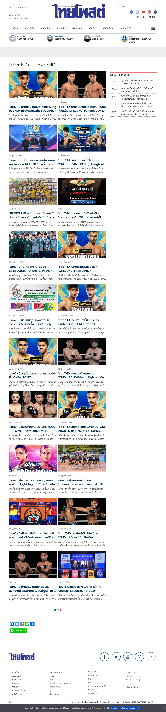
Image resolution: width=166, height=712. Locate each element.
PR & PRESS (131, 672)
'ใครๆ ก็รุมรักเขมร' (25, 38)
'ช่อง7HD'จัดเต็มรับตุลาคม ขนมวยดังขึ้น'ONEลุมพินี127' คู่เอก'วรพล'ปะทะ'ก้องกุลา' (32, 377)
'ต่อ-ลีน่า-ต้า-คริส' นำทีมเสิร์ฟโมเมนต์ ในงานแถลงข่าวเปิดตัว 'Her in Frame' (137, 113)
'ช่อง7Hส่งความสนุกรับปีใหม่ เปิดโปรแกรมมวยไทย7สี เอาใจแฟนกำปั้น (80, 215)
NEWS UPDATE (120, 75)
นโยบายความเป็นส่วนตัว (130, 708)
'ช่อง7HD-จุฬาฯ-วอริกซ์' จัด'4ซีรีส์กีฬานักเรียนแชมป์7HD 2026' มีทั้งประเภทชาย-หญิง (32, 164)
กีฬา (51, 679)
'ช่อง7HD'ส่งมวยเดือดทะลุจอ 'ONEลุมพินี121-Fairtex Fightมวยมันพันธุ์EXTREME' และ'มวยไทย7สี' (81, 377)
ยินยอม (114, 708)
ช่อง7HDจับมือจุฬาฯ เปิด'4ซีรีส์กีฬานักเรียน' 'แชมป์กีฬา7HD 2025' (79, 589)
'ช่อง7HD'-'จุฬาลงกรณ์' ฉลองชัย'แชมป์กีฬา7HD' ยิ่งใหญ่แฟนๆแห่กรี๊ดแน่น (30, 271)
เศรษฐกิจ (61, 28)
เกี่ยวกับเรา (130, 676)
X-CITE (91, 679)
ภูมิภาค (52, 690)
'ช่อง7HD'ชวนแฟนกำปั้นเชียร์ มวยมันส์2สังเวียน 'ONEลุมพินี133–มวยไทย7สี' (79, 324)
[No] (162, 708)
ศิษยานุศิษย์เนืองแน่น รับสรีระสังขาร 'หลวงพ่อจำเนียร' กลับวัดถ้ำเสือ (137, 97)
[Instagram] (149, 12)
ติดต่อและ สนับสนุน (133, 679)
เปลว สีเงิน (29, 28)
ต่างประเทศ (77, 28)
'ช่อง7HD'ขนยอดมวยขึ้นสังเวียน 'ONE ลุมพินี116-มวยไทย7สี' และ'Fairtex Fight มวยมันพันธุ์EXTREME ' (82, 431)
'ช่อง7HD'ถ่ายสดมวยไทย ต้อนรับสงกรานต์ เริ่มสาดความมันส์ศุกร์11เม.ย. (32, 589)
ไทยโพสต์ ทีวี (125, 28)
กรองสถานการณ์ (56, 672)
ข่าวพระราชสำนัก (18, 690)
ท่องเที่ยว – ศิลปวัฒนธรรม (61, 683)
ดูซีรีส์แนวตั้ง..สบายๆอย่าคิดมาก (140, 40)
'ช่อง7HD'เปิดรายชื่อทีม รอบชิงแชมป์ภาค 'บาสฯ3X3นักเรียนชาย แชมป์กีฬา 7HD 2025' (32, 537)
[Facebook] (131, 12)
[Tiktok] (155, 12)
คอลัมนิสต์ (46, 28)
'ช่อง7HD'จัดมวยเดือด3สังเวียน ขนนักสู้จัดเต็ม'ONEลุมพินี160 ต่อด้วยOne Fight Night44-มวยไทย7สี (82, 111)
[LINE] (151, 656)
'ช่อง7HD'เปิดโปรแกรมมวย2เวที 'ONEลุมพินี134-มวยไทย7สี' (78, 269)
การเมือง (14, 28)
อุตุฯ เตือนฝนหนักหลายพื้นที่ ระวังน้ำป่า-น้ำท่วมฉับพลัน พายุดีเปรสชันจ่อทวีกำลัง (137, 105)
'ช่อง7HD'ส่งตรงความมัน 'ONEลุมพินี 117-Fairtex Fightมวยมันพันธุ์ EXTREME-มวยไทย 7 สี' (32, 431)
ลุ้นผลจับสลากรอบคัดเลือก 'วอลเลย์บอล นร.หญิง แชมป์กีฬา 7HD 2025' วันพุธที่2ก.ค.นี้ (81, 484)
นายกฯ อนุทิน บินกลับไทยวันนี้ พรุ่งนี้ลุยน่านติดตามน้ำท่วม (137, 90)
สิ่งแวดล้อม (54, 694)
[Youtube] (143, 12)
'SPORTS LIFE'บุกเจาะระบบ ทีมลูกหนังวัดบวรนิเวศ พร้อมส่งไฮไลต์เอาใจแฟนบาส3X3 (32, 217)
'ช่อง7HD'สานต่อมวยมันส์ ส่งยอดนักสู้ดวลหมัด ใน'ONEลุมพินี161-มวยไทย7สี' (33, 109)
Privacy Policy (132, 687)
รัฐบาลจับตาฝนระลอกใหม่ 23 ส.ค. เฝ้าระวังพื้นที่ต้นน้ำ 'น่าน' (137, 82)
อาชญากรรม (93, 675)
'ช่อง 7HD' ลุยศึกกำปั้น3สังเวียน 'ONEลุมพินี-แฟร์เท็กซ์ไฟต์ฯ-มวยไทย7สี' (78, 537)
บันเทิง (92, 28)
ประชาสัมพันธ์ (55, 687)
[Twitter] (137, 12)
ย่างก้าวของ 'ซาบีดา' (64, 38)
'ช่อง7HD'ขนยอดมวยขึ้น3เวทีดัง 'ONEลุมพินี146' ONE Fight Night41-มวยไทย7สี (81, 164)
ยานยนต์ (91, 682)
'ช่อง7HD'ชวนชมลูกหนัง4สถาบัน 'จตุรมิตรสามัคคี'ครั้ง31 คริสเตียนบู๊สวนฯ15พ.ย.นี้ (30, 324)
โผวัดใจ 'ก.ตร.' (98, 38)
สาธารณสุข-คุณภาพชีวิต (97, 686)
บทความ (15, 683)
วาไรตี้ (52, 676)
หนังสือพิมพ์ (107, 28)
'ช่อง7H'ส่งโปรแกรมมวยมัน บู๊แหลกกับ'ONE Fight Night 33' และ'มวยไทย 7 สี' (33, 484)
